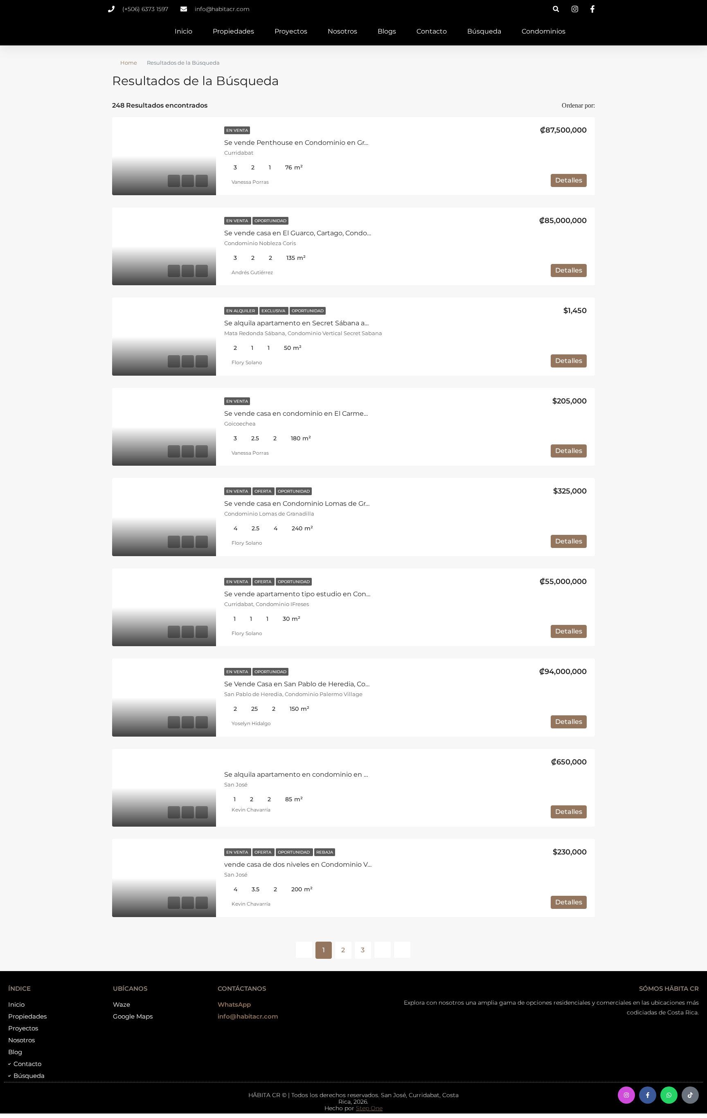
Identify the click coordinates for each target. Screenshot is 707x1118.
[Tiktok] (690, 1095)
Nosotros (342, 31)
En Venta (237, 130)
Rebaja (324, 852)
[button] (555, 8)
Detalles (568, 180)
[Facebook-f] (647, 1095)
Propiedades (233, 31)
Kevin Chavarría (251, 810)
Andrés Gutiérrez (252, 272)
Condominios (543, 31)
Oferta (263, 491)
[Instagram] (626, 1095)
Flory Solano (247, 362)
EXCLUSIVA (273, 310)
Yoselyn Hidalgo (251, 723)
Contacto (432, 31)
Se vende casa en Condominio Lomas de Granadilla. (308, 503)
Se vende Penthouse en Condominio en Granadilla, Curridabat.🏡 (330, 143)
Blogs (387, 31)
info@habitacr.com (248, 1016)
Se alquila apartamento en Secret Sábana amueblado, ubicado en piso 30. (344, 323)
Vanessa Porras (250, 182)
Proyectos (291, 31)
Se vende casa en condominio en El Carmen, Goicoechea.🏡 (321, 413)
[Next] (382, 950)
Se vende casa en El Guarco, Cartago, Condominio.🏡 (309, 233)
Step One (369, 1108)
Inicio (183, 31)
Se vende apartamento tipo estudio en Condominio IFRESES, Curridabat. (343, 594)
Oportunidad (270, 220)
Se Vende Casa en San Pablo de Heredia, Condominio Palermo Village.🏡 (341, 684)
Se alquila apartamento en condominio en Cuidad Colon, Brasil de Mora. (340, 774)
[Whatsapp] (669, 1095)
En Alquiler (241, 310)
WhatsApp (234, 1004)
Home (128, 62)
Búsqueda (484, 31)
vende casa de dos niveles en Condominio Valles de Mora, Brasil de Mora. (341, 864)
